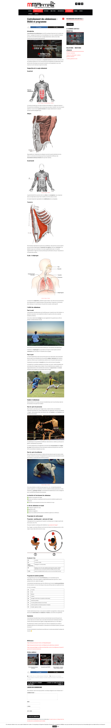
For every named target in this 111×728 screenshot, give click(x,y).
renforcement (58, 677)
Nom (28, 701)
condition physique (30, 677)
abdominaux (53, 676)
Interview (46, 11)
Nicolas (39, 23)
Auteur (45, 192)
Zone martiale (61, 11)
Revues (81, 11)
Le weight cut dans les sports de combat (55, 683)
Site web (29, 711)
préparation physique (52, 677)
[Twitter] (76, 4)
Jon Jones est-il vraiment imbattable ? (35, 683)
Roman (75, 11)
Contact (37, 14)
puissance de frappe (53, 525)
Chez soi (34, 676)
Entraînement (69, 11)
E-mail (29, 706)
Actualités (30, 676)
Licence (48, 192)
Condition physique (39, 676)
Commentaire (31, 692)
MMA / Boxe (53, 11)
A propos (30, 14)
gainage (41, 677)
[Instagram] (82, 4)
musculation (45, 677)
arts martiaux (58, 676)
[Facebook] (79, 4)
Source (42, 192)
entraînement (36, 677)
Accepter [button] (54, 726)
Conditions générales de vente (71, 58)
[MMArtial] (41, 4)
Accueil (30, 11)
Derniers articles (38, 11)
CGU (58, 726)
